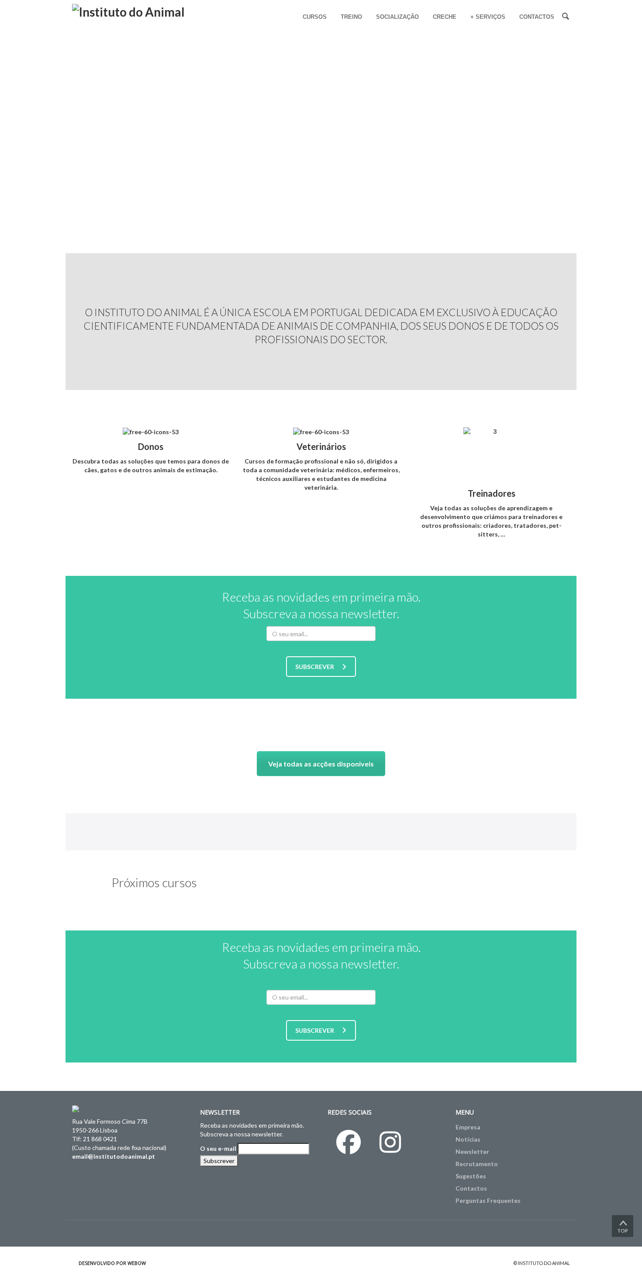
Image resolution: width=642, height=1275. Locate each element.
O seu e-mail (218, 1148)
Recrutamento (477, 1163)
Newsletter (472, 1151)
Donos (150, 446)
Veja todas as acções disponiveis (321, 763)
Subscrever (314, 666)
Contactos (471, 1188)
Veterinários (321, 446)
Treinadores (491, 493)
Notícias (468, 1139)
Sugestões (471, 1176)
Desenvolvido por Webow (112, 1263)
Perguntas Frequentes (488, 1200)
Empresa (468, 1127)
